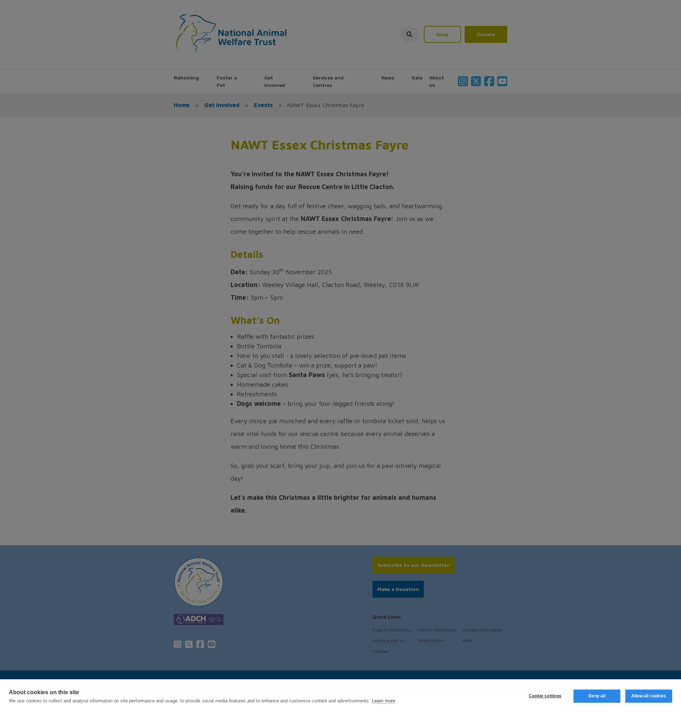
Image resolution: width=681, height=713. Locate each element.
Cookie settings (545, 695)
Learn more (383, 700)
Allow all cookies (648, 695)
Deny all (596, 695)
